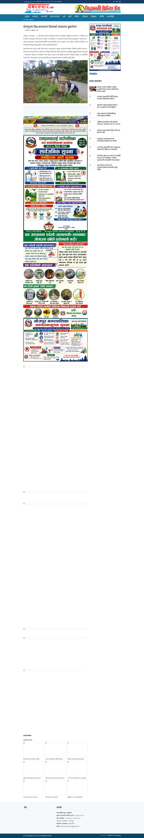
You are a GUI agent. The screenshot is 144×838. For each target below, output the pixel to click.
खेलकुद (93, 16)
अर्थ (64, 16)
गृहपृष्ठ (27, 16)
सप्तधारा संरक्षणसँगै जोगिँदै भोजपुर (54, 759)
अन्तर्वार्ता (44, 16)
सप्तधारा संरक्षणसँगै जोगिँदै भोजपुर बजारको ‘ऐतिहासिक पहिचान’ (107, 97)
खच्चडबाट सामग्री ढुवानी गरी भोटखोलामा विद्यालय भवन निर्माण (107, 139)
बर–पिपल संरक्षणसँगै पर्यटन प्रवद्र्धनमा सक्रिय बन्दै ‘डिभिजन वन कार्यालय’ (108, 148)
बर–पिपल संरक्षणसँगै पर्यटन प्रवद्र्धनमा (77, 778)
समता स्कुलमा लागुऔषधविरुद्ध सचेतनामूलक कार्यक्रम (106, 114)
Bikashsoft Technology (114, 835)
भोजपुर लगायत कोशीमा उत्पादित (31, 759)
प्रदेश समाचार (55, 16)
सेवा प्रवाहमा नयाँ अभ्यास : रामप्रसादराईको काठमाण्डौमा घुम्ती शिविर (107, 167)
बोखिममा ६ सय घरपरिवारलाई (74, 797)
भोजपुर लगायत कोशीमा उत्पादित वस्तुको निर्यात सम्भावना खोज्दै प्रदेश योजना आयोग (107, 89)
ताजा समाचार (95, 81)
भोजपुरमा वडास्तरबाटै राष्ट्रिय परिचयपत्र (54, 778)
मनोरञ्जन (85, 16)
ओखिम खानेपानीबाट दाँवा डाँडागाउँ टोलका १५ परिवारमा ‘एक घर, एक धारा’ (108, 123)
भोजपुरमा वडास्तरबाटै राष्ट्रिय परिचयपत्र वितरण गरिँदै (108, 131)
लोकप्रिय (93, 74)
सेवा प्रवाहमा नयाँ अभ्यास (51, 797)
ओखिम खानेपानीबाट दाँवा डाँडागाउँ (31, 778)
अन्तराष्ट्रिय (110, 16)
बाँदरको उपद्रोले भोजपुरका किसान (75, 759)
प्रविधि (102, 16)
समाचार (35, 16)
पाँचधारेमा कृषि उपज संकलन (30, 797)
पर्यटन (76, 16)
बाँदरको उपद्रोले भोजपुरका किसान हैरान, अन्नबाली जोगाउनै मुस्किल (107, 106)
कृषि (70, 16)
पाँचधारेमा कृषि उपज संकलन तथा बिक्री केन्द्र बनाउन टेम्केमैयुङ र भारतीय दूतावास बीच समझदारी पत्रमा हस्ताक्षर (109, 157)
